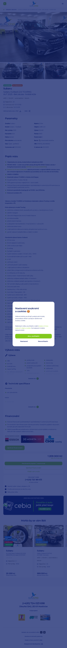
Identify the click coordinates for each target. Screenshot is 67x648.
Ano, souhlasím (33, 336)
